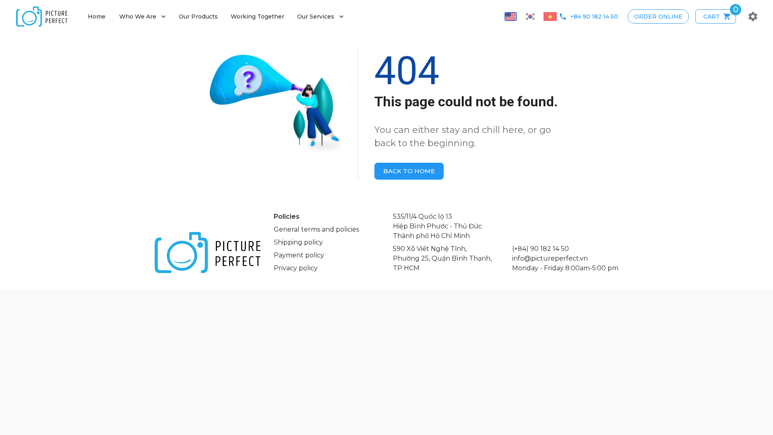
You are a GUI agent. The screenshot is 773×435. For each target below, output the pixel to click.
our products (198, 16)
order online (658, 16)
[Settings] (752, 16)
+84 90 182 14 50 (594, 16)
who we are (143, 16)
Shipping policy (298, 242)
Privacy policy (296, 268)
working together (257, 16)
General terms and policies (316, 229)
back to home (409, 171)
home (96, 16)
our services (321, 16)
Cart (719, 14)
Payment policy (299, 255)
